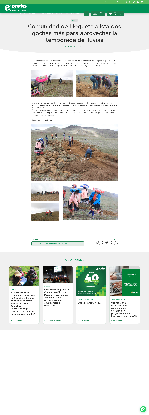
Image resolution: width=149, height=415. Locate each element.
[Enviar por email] (111, 243)
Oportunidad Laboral (118, 300)
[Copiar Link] (116, 243)
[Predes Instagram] (130, 2)
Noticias (59, 13)
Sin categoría (88, 300)
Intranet (112, 2)
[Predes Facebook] (126, 2)
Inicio (9, 13)
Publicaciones (45, 13)
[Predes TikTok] (134, 2)
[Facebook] (98, 243)
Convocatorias (102, 2)
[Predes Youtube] (142, 2)
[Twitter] (102, 243)
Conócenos (19, 13)
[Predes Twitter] (138, 2)
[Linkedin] (107, 243)
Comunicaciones (72, 13)
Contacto (120, 2)
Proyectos (33, 13)
